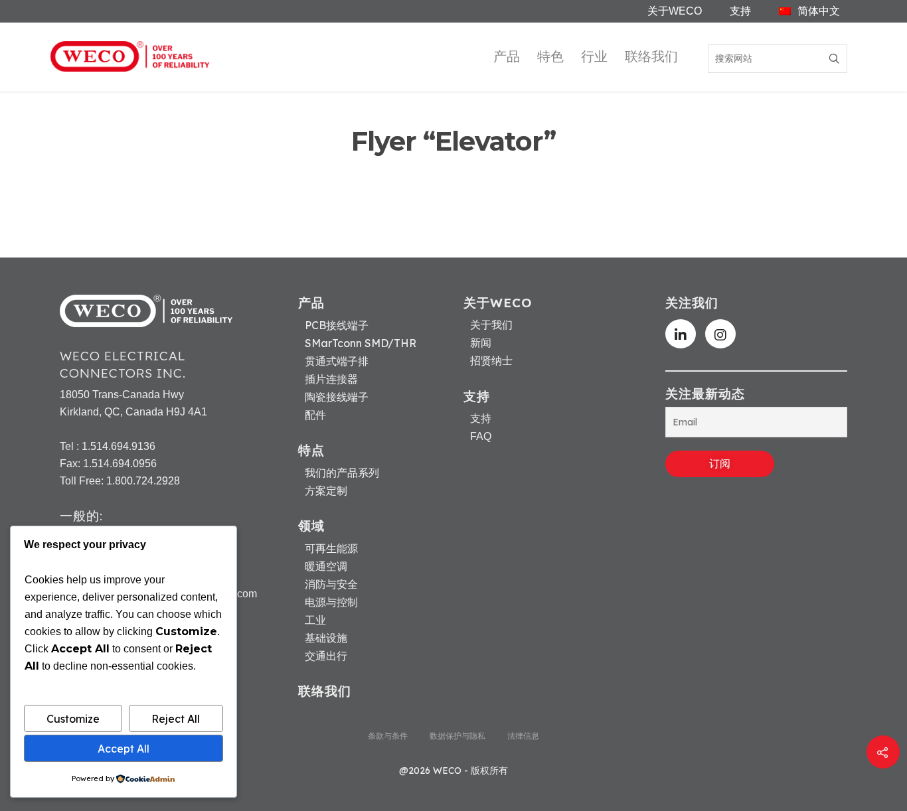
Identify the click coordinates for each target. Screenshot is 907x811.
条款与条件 (388, 736)
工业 (315, 620)
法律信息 (523, 736)
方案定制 (326, 490)
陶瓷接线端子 (337, 397)
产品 (506, 56)
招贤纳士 (491, 361)
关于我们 (491, 325)
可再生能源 (331, 548)
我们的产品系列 (342, 473)
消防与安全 (331, 584)
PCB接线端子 (337, 325)
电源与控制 (331, 602)
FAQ (480, 437)
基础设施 (326, 638)
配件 (315, 415)
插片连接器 (331, 379)
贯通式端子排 (337, 361)
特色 (550, 56)
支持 (740, 11)
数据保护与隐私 (457, 736)
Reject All (175, 718)
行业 (594, 56)
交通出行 (326, 656)
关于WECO (674, 11)
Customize (73, 718)
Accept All (123, 748)
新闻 (480, 343)
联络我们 (651, 56)
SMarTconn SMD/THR (360, 343)
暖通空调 (326, 566)
